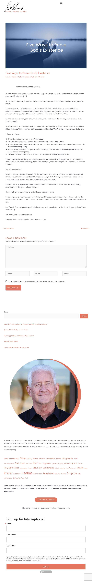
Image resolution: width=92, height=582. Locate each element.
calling (29, 458)
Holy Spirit (9, 468)
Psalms (27, 473)
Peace (80, 468)
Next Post (85, 228)
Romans (63, 474)
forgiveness (47, 463)
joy (40, 468)
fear (40, 463)
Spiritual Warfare (18, 478)
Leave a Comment (12, 77)
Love (57, 468)
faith (35, 463)
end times (29, 463)
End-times (20, 463)
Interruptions (25, 77)
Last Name (11, 546)
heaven (80, 463)
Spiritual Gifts (8, 478)
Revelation (48, 473)
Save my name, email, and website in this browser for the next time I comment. (37, 281)
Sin (79, 474)
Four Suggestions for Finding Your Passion (19, 336)
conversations (50, 458)
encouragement (9, 463)
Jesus (35, 468)
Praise (85, 468)
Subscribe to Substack (46, 500)
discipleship (67, 458)
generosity (55, 463)
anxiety (6, 458)
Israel (30, 468)
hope (17, 468)
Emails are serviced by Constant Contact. (30, 560)
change (35, 458)
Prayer (8, 473)
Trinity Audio (28, 87)
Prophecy (16, 474)
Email (9, 524)
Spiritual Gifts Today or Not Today (16, 330)
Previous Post (8, 228)
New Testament (71, 468)
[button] (61, 3)
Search (6, 312)
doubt (75, 458)
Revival (57, 474)
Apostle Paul (14, 459)
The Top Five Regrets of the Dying (16, 347)
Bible (23, 458)
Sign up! (46, 567)
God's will (67, 463)
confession (42, 458)
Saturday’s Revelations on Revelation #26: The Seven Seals (25, 324)
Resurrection (38, 474)
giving (61, 463)
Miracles (62, 468)
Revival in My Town (11, 341)
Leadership (48, 467)
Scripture (72, 473)
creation (58, 458)
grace (74, 463)
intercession (23, 468)
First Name (11, 535)
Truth (26, 478)
